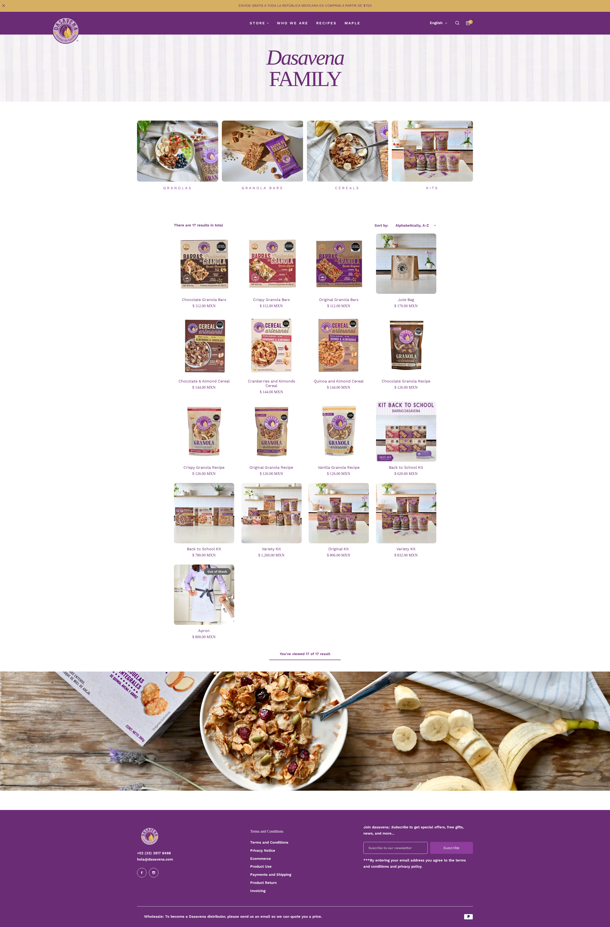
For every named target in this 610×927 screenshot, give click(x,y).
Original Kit (338, 549)
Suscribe (451, 848)
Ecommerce (260, 858)
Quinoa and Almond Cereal (339, 381)
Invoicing (257, 891)
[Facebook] (142, 872)
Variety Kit (271, 549)
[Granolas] (177, 151)
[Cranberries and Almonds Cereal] (271, 345)
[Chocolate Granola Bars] (204, 264)
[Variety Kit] (271, 513)
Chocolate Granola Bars (204, 299)
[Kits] (432, 151)
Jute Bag (406, 299)
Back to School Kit (406, 467)
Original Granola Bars (338, 299)
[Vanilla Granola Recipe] (339, 431)
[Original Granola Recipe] (271, 431)
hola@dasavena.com (155, 859)
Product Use (261, 866)
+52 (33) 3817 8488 (154, 853)
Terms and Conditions (269, 842)
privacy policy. (410, 866)
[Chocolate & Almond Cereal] (204, 345)
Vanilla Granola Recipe (339, 467)
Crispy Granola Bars (271, 299)
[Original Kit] (339, 513)
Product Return (263, 883)
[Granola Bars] (262, 151)
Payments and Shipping (270, 874)
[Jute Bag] (406, 264)
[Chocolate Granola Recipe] (406, 345)
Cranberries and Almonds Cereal (271, 383)
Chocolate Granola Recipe (406, 381)
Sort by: (381, 225)
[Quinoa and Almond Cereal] (339, 345)
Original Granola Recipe (271, 467)
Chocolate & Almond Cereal (204, 381)
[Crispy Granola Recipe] (204, 431)
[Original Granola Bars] (339, 264)
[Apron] (204, 595)
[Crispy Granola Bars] (271, 264)
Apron (204, 630)
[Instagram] (153, 872)
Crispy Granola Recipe (203, 467)
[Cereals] (347, 151)
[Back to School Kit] (406, 431)
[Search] (457, 23)
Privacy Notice (262, 850)
